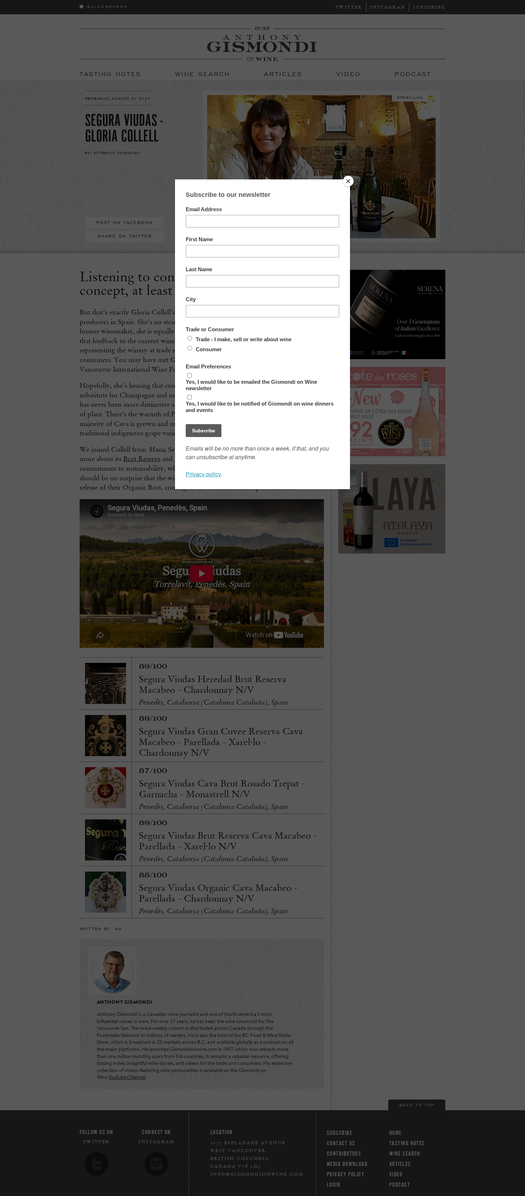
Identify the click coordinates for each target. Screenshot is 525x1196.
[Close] (348, 181)
